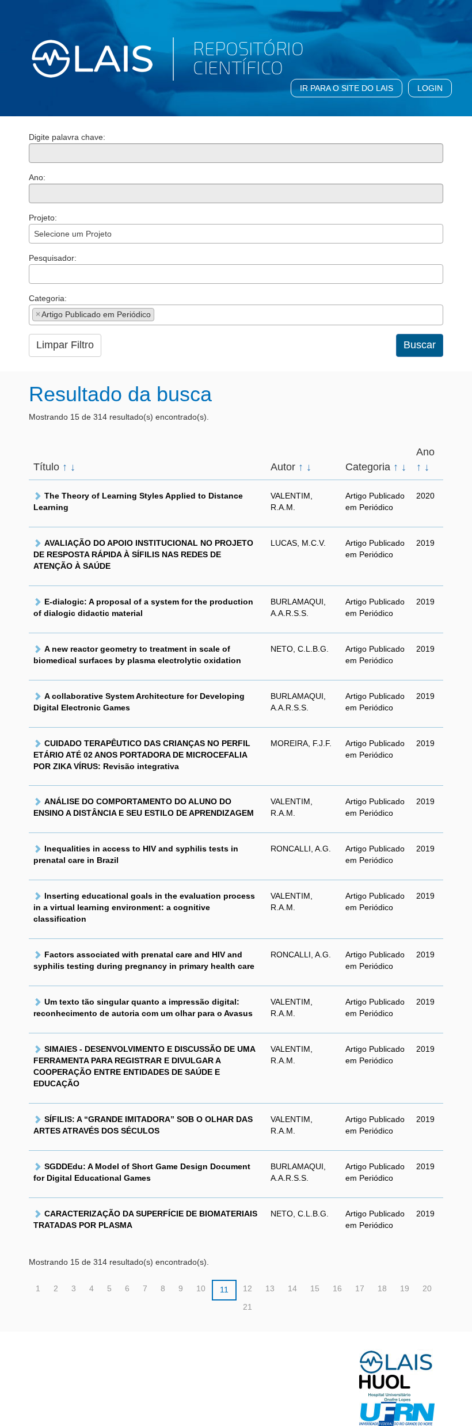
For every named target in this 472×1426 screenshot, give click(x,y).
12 (247, 1288)
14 (292, 1288)
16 (337, 1288)
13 (270, 1288)
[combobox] (236, 234)
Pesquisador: (53, 258)
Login (430, 88)
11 (224, 1289)
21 (247, 1306)
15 (314, 1288)
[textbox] (35, 274)
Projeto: (43, 217)
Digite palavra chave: (67, 137)
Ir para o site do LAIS (346, 88)
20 (427, 1288)
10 (200, 1288)
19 (404, 1288)
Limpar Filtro (65, 345)
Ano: (37, 177)
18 (382, 1288)
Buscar (420, 345)
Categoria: (48, 298)
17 (359, 1288)
